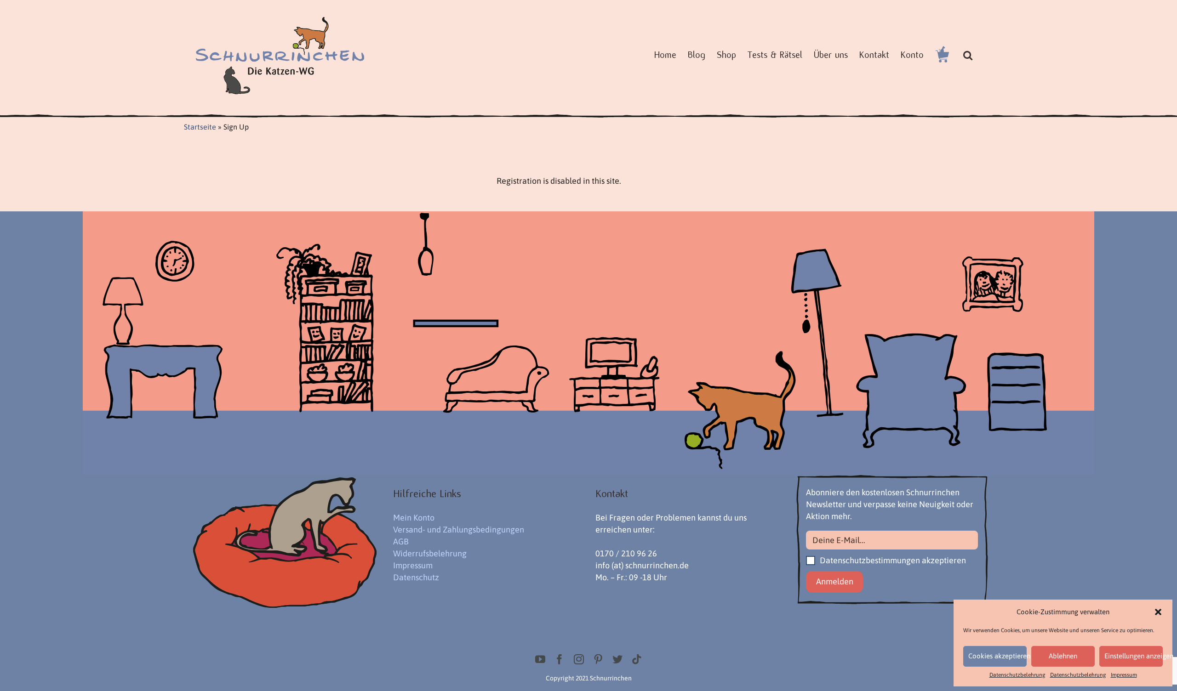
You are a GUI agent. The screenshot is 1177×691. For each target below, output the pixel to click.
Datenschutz (416, 577)
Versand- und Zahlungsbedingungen (458, 529)
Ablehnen (1063, 656)
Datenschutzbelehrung (1017, 675)
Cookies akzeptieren (997, 656)
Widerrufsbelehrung (430, 553)
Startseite (200, 127)
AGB (401, 541)
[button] (1158, 612)
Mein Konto (413, 517)
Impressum (1124, 675)
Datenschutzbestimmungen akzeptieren (892, 560)
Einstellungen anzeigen (1133, 656)
